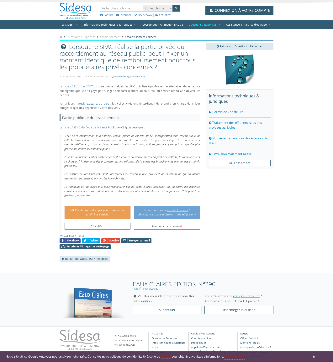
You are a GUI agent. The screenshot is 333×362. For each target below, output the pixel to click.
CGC (106, 103)
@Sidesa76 (144, 15)
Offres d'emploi (249, 338)
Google (166, 356)
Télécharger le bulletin (165, 226)
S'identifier (97, 226)
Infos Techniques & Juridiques (168, 342)
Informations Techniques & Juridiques (107, 24)
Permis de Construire (227, 112)
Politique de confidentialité (255, 347)
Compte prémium (201, 338)
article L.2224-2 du (90, 103)
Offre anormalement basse (231, 154)
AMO (155, 347)
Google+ (114, 240)
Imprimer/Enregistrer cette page (129, 76)
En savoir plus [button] (234, 356)
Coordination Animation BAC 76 (162, 24)
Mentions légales (250, 342)
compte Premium (177, 210)
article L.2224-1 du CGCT (77, 86)
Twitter (94, 240)
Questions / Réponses (202, 24)
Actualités (165, 15)
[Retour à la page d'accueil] (61, 37)
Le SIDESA (68, 24)
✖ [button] (314, 356)
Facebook (125, 15)
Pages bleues (198, 342)
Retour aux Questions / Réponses (241, 46)
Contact (108, 15)
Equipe (244, 333)
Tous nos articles (240, 163)
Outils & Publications (203, 333)
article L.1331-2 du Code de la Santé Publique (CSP (93, 127)
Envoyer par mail (139, 240)
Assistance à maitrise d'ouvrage (246, 24)
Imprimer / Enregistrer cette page (88, 246)
